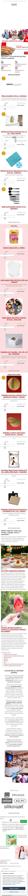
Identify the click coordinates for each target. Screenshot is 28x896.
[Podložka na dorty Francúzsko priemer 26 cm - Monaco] (14, 421)
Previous (14, 4)
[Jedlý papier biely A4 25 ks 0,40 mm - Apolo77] (14, 269)
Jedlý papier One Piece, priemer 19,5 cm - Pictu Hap (14, 318)
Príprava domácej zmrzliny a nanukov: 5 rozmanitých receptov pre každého (13, 629)
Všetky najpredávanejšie (14, 528)
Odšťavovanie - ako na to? (10, 654)
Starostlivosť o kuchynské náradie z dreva (14, 655)
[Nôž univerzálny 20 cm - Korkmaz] (14, 84)
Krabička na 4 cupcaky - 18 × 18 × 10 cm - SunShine (14, 353)
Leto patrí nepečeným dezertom (13, 571)
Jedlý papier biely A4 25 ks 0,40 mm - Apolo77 (14, 281)
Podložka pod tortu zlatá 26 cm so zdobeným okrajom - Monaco (14, 396)
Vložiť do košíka (20, 105)
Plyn (5, 662)
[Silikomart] (14, 806)
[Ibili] (7, 795)
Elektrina (6, 660)
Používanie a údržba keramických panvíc (13, 664)
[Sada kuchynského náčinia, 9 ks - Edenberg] (14, 195)
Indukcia (6, 659)
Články (2, 544)
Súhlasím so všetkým (14, 888)
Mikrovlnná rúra (7, 657)
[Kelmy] (20, 800)
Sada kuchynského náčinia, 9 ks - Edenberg (14, 207)
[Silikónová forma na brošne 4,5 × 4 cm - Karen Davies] (14, 120)
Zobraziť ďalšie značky (14, 813)
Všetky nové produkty (14, 370)
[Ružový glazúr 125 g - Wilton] (14, 236)
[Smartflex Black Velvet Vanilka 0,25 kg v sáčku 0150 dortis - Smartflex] (14, 459)
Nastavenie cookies (14, 891)
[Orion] (7, 800)
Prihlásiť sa (23, 821)
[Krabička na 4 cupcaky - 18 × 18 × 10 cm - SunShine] (14, 341)
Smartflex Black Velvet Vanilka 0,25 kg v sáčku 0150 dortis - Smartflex (14, 471)
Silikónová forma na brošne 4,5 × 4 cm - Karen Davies (14, 132)
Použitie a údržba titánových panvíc (12, 665)
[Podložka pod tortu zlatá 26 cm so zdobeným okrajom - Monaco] (14, 384)
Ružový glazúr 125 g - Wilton (14, 248)
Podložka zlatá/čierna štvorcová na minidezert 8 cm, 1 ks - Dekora (14, 510)
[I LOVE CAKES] (18, 795)
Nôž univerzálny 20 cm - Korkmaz (14, 96)
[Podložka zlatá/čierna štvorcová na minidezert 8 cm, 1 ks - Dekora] (14, 498)
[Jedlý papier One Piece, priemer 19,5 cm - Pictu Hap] (14, 306)
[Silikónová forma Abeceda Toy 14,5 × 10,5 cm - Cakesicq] (14, 159)
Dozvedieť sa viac (22, 837)
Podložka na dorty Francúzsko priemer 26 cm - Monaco (14, 433)
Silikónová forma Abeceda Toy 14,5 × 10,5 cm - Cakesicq (14, 172)
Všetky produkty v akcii (14, 222)
